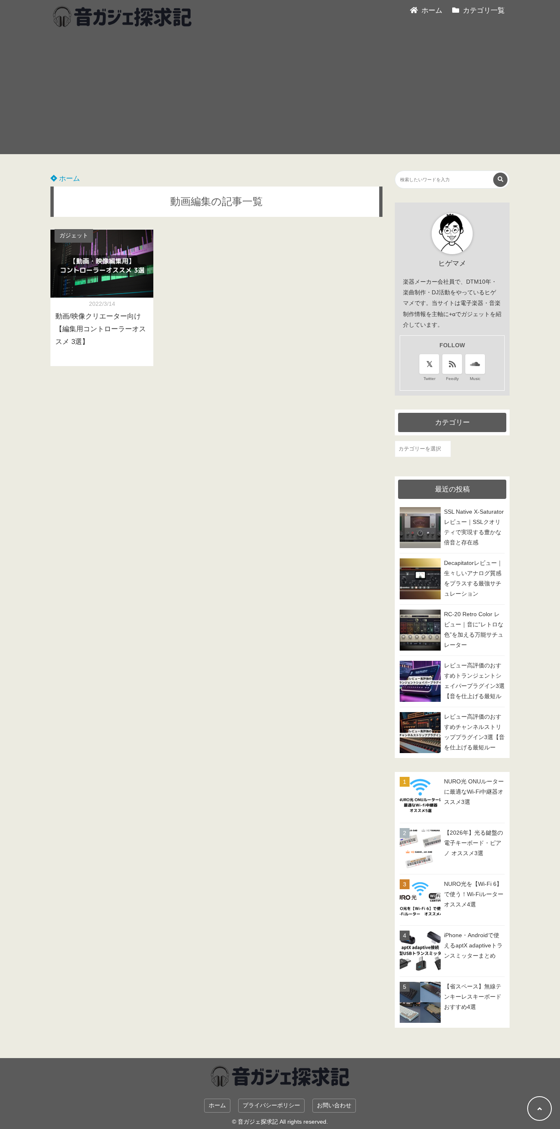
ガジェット (73, 235)
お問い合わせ (334, 1105)
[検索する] (500, 180)
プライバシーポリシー (271, 1105)
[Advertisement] (280, 96)
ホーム (68, 178)
